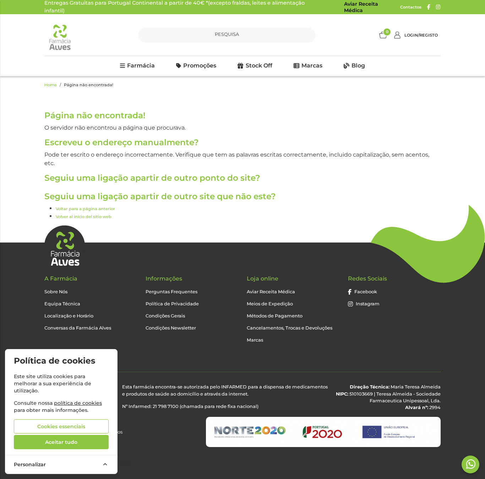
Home (50, 84)
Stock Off (259, 65)
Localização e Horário (68, 316)
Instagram (368, 303)
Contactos (410, 7)
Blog (358, 65)
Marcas (311, 65)
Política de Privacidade (172, 303)
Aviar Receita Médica (361, 7)
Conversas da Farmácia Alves (77, 328)
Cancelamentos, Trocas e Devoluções (289, 328)
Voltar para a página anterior (85, 208)
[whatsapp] (470, 464)
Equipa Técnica (62, 303)
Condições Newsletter (171, 328)
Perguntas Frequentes (171, 291)
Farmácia (141, 65)
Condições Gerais (165, 316)
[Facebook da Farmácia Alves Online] (428, 7)
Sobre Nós (55, 291)
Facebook (365, 291)
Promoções (199, 65)
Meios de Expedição (270, 303)
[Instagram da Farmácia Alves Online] (438, 7)
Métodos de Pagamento (275, 316)
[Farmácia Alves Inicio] (59, 35)
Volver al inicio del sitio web (83, 216)
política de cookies (78, 403)
